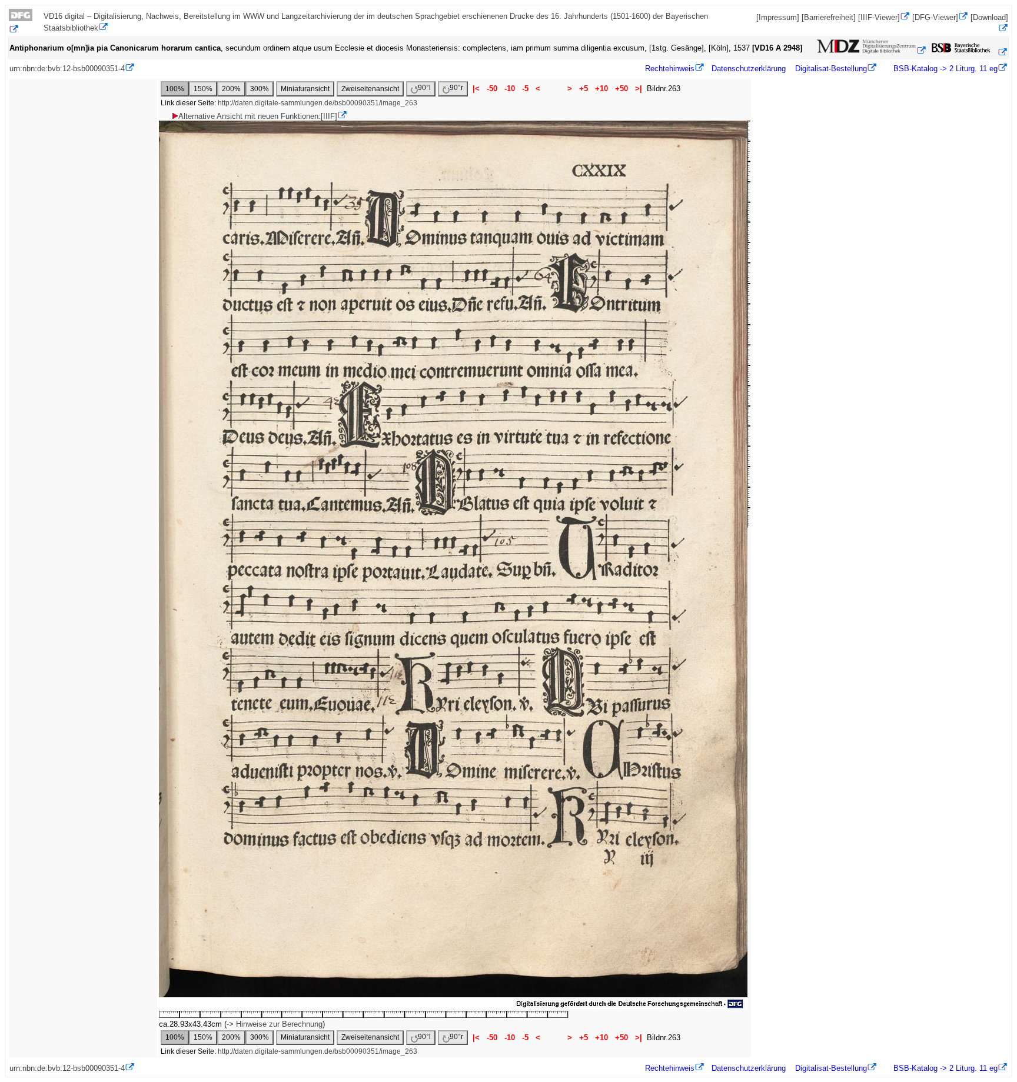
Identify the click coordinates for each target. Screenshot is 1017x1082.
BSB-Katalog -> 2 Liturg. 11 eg (944, 68)
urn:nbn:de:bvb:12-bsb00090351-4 (67, 68)
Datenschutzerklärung (749, 68)
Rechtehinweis (669, 68)
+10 (601, 88)
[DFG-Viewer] (935, 17)
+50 (621, 88)
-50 (492, 88)
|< (476, 88)
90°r (456, 88)
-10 (509, 88)
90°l (424, 88)
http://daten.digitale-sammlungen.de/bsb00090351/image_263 (317, 103)
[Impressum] (777, 17)
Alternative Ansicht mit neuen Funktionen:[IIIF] (257, 116)
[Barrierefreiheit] (829, 17)
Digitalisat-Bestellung (831, 68)
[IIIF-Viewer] (879, 17)
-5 (525, 88)
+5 (583, 88)
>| (638, 88)
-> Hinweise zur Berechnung (275, 1024)
